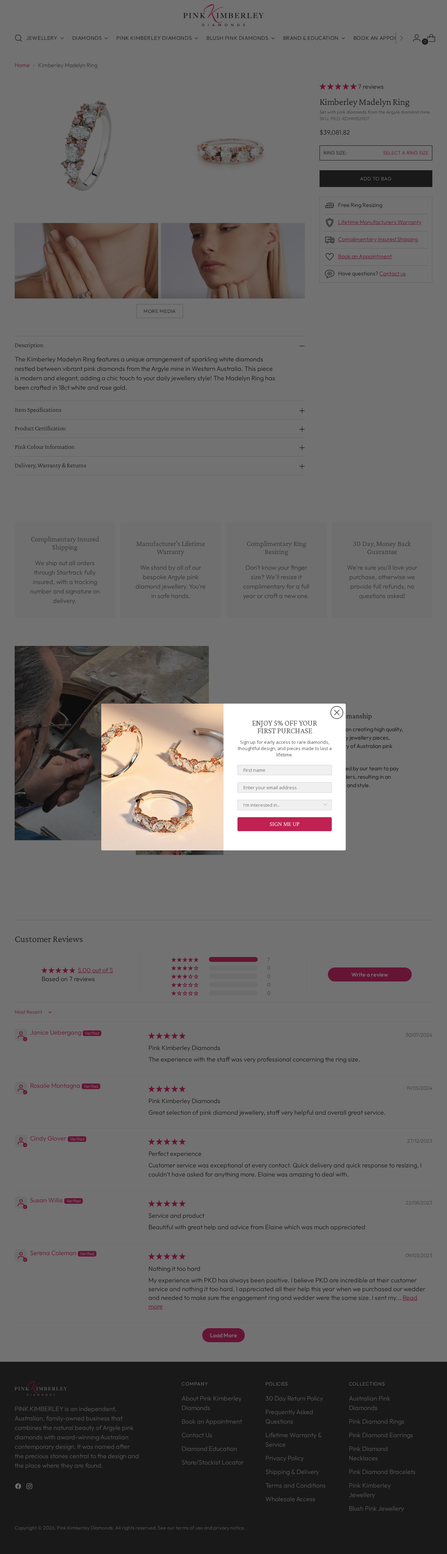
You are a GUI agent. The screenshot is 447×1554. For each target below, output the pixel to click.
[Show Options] (325, 805)
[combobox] (282, 805)
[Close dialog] (337, 712)
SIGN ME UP (285, 824)
